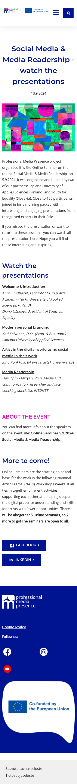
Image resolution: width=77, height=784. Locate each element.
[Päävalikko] (55, 13)
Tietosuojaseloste (20, 775)
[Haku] (68, 13)
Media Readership (18, 372)
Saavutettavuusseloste (24, 768)
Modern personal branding (25, 327)
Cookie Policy (14, 627)
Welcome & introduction (23, 287)
